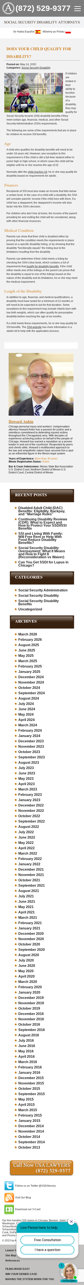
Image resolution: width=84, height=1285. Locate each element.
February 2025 (30, 666)
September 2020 (31, 949)
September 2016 (31, 1030)
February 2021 (30, 923)
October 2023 (29, 752)
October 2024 (29, 688)
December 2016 (31, 1014)
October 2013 (29, 1147)
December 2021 (31, 869)
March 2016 (27, 1062)
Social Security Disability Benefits (38, 602)
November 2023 (31, 746)
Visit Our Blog (23, 1197)
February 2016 (30, 1067)
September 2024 (31, 693)
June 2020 (26, 965)
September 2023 (31, 757)
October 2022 (29, 816)
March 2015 (27, 1110)
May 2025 (26, 655)
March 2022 (27, 853)
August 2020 (28, 955)
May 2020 (26, 971)
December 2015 (31, 1078)
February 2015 (30, 1115)
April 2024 (26, 720)
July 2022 (26, 832)
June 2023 (26, 773)
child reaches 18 (37, 171)
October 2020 (29, 944)
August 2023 (28, 762)
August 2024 (28, 698)
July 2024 (26, 704)
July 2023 (26, 768)
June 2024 (26, 709)
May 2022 (26, 843)
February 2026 (30, 639)
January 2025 (29, 672)
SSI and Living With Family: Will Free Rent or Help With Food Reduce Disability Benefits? (40, 538)
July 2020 (26, 960)
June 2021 (26, 901)
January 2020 (29, 992)
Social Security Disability (36, 67)
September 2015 (31, 1094)
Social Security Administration (43, 590)
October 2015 (29, 1088)
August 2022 (28, 827)
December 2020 (31, 933)
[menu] (77, 8)
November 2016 (31, 1019)
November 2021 (31, 875)
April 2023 (26, 784)
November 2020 (31, 939)
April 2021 (26, 912)
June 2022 (26, 837)
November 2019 (31, 1003)
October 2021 (29, 880)
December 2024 (31, 677)
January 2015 (29, 1121)
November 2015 (31, 1083)
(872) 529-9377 (43, 8)
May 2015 (26, 1099)
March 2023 (27, 789)
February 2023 (30, 794)
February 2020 (30, 987)
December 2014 (31, 1126)
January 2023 (29, 800)
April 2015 (26, 1104)
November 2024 (31, 682)
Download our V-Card (27, 1209)
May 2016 (26, 1051)
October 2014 (29, 1137)
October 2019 (29, 1008)
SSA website (34, 327)
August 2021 (28, 891)
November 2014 (31, 1131)
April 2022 (26, 848)
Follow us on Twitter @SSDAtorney (35, 1185)
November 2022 (31, 810)
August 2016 (28, 1035)
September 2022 (31, 821)
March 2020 (27, 982)
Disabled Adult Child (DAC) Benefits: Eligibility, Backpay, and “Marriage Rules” (41, 511)
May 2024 (26, 714)
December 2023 (31, 741)
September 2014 (31, 1142)
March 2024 (27, 725)
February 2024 (30, 730)
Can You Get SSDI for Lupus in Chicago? (43, 563)
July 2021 (26, 896)
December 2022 (31, 805)
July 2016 (26, 1040)
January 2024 (29, 736)
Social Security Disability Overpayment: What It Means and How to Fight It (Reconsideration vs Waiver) (41, 552)
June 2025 (26, 650)
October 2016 (29, 1024)
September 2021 (31, 885)
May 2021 (26, 907)
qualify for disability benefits (42, 266)
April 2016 (26, 1056)
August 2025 (28, 645)
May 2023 (26, 778)
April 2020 (26, 976)
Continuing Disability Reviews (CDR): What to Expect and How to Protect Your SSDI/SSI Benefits (42, 523)
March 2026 (27, 634)
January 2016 (29, 1072)
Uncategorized (30, 609)
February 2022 (30, 859)
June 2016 (26, 1046)
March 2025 (27, 661)
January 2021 (29, 928)
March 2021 (27, 917)
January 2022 (29, 864)
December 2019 (31, 998)
